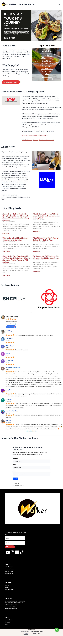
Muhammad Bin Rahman (13, 367)
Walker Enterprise (12, 316)
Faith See (8, 420)
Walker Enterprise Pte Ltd (22, 4)
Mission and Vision (9, 569)
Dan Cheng (9, 331)
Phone (14, 471)
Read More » (6, 233)
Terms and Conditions (25, 633)
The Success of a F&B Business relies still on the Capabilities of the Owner (46, 257)
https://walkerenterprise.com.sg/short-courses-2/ (35, 135)
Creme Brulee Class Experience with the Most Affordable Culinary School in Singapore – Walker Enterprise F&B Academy (16, 259)
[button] (34, 64)
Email (14, 464)
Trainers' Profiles (9, 571)
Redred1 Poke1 (10, 360)
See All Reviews (31, 431)
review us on (10, 327)
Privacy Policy (36, 633)
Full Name (15, 458)
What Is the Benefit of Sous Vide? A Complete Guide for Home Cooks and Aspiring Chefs (46, 216)
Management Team (9, 573)
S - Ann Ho (9, 399)
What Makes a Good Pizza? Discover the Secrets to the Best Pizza (15, 239)
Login (6, 624)
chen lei (8, 353)
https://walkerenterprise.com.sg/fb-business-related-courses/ (38, 140)
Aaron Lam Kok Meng (12, 411)
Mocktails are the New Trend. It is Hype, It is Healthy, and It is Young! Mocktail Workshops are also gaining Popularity (15, 217)
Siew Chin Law (10, 345)
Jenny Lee (8, 390)
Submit (15, 479)
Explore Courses (8, 620)
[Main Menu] (59, 4)
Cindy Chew (9, 338)
